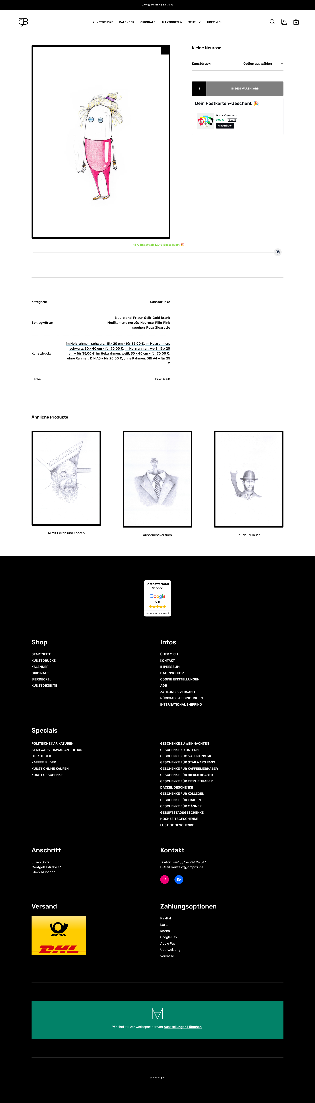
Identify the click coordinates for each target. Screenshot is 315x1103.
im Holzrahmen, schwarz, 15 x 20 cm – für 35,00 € (105, 344)
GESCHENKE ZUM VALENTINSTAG (186, 756)
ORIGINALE (147, 22)
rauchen (138, 328)
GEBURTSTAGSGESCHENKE (182, 813)
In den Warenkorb (245, 88)
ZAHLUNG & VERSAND (177, 692)
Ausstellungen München (183, 1027)
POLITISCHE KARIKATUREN (52, 744)
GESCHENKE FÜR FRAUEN (180, 800)
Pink (166, 323)
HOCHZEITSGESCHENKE (179, 819)
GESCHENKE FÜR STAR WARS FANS (187, 762)
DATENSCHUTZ (172, 673)
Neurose (147, 323)
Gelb (147, 318)
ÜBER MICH (214, 22)
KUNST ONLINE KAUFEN (50, 769)
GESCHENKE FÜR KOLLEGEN (182, 794)
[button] (165, 50)
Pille (158, 323)
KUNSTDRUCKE (103, 22)
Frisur (138, 318)
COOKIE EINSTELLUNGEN (179, 679)
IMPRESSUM (170, 667)
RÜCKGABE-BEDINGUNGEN (181, 698)
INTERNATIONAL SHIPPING (181, 705)
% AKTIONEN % (172, 22)
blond (127, 318)
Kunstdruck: (201, 64)
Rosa (150, 328)
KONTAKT (167, 661)
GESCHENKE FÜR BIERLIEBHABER (186, 775)
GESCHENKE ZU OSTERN (179, 750)
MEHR (192, 22)
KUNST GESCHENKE (47, 775)
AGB (163, 686)
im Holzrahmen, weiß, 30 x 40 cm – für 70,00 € (132, 353)
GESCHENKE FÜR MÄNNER (181, 806)
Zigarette (162, 328)
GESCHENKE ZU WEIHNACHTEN (184, 744)
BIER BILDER (41, 756)
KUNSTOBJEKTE (44, 686)
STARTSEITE (41, 654)
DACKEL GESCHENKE (176, 787)
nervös (133, 323)
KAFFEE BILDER (44, 762)
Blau (117, 318)
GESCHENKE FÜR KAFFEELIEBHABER (189, 769)
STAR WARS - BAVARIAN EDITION (57, 750)
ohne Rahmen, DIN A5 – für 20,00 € (94, 358)
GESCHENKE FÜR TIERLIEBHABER (186, 781)
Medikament (117, 323)
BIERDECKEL (41, 679)
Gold (156, 318)
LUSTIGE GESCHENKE (177, 825)
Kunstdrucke (160, 302)
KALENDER (126, 22)
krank (165, 318)
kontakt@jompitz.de (187, 867)
